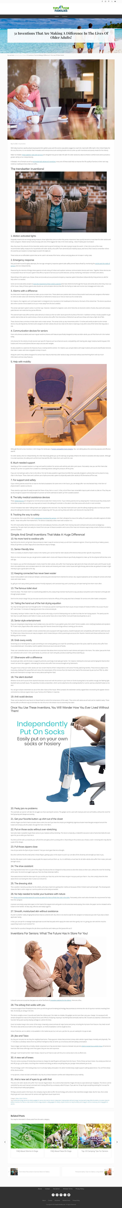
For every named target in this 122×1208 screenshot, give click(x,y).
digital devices (19, 501)
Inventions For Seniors (20, 1102)
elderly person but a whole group (92, 1046)
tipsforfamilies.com (60, 1204)
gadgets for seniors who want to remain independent (47, 1100)
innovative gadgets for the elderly (60, 1000)
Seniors (25, 1098)
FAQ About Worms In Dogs (27, 1151)
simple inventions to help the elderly (70, 1102)
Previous (5, 1142)
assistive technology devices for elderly (23, 1100)
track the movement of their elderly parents (47, 284)
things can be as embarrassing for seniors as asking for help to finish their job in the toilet (42, 897)
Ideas (17, 1098)
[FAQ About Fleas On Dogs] (61, 1136)
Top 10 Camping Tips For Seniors (94, 1151)
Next (117, 1142)
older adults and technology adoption (37, 1102)
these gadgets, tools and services (32, 155)
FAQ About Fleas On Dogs (61, 1151)
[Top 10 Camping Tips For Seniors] (94, 1136)
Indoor (21, 1098)
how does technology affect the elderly (89, 1100)
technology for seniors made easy (89, 1102)
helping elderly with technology (70, 1100)
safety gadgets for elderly (53, 1102)
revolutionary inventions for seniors (45, 518)
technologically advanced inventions (44, 162)
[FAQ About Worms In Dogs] (27, 1136)
